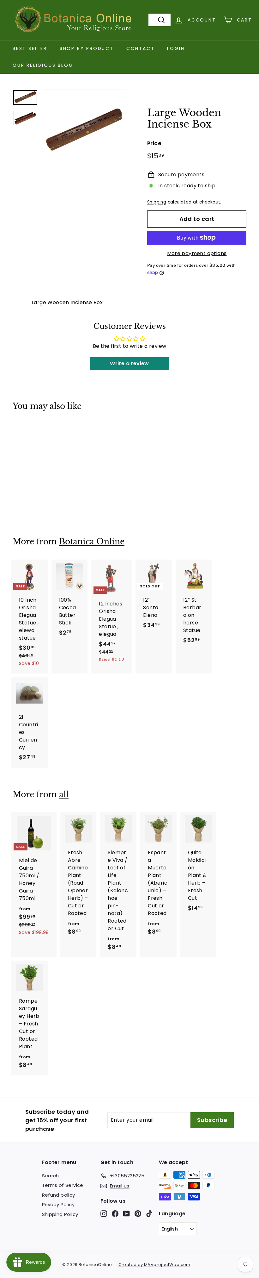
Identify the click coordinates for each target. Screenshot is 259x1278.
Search (50, 1175)
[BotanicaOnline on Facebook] (115, 1213)
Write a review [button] (129, 363)
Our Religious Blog (43, 65)
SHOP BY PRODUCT (87, 48)
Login (175, 48)
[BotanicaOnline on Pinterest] (138, 1213)
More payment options (197, 253)
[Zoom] (84, 131)
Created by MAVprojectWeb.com (154, 1265)
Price (154, 143)
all (64, 794)
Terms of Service (62, 1185)
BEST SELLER (30, 48)
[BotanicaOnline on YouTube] (126, 1213)
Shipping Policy (60, 1214)
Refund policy (58, 1195)
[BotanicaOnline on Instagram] (103, 1213)
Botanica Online (91, 542)
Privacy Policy (58, 1204)
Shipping (156, 202)
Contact (140, 48)
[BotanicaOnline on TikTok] (149, 1213)
